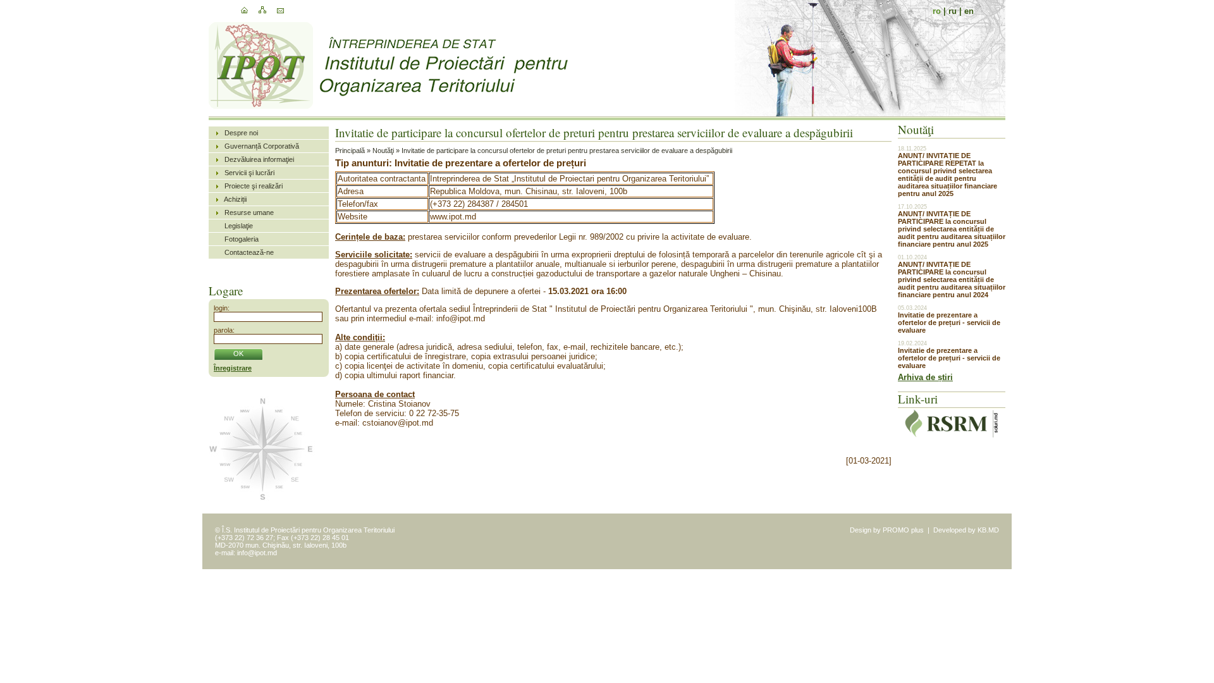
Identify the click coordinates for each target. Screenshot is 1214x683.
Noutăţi (383, 150)
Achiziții (235, 199)
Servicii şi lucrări (249, 172)
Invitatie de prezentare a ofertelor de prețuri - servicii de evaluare (949, 322)
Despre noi (241, 133)
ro (937, 11)
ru (952, 11)
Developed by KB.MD (966, 530)
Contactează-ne (249, 252)
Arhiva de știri (925, 377)
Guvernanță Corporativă (261, 146)
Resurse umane (249, 212)
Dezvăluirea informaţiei (259, 159)
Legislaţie (238, 226)
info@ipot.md (257, 553)
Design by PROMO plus (887, 530)
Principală (350, 150)
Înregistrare (233, 368)
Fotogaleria (241, 239)
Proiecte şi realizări (253, 186)
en (969, 11)
